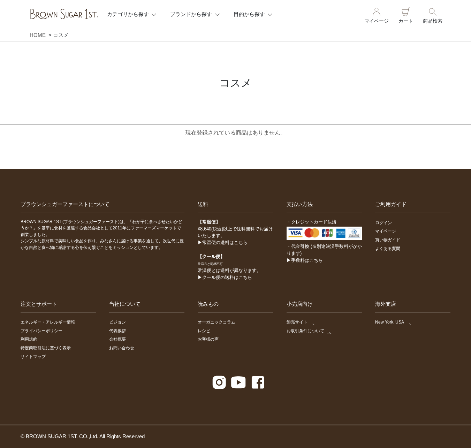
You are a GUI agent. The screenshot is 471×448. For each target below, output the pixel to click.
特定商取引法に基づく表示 (46, 348)
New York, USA (389, 322)
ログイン (383, 222)
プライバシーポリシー (41, 330)
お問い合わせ (121, 348)
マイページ (376, 20)
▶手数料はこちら (305, 260)
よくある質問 (387, 248)
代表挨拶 (117, 330)
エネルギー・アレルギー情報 (48, 322)
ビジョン (117, 322)
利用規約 (29, 339)
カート (405, 20)
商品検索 (432, 20)
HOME (38, 35)
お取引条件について (305, 330)
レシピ (204, 330)
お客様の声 (208, 339)
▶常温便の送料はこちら (223, 242)
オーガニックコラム (216, 322)
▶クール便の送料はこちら (225, 277)
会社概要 (117, 339)
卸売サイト (297, 322)
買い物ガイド (387, 239)
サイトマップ (33, 356)
